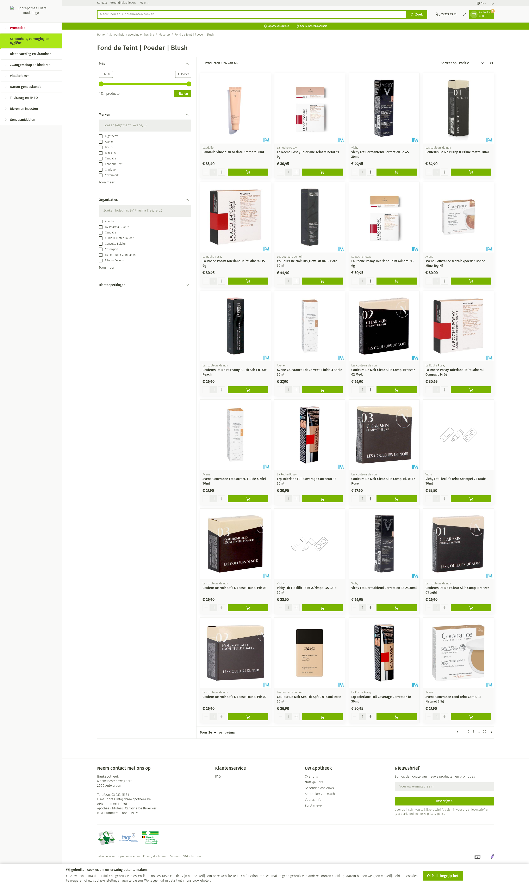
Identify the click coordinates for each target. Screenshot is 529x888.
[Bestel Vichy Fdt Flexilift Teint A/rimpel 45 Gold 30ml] (322, 607)
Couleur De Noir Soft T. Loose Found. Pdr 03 (234, 588)
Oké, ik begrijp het (443, 876)
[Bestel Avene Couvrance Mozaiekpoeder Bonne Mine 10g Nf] (471, 281)
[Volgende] (491, 732)
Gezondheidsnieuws (123, 3)
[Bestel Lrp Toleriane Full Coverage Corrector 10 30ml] (396, 716)
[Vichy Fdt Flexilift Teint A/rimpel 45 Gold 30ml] (309, 544)
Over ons (311, 776)
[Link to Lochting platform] (492, 856)
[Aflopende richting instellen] (491, 63)
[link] (458, 732)
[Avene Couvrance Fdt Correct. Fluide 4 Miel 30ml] (235, 435)
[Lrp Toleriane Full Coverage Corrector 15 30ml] (309, 435)
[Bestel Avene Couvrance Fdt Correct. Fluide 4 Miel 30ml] (248, 498)
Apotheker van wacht (320, 794)
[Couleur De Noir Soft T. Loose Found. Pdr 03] (235, 544)
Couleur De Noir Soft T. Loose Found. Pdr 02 (234, 697)
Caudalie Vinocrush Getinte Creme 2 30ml (233, 152)
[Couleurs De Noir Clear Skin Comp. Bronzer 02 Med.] (384, 326)
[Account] (465, 14)
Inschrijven (444, 801)
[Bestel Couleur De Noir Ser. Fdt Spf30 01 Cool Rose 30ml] (322, 716)
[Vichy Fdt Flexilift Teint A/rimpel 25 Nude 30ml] (458, 435)
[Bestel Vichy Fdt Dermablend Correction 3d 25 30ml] (396, 607)
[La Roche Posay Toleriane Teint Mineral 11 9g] (309, 108)
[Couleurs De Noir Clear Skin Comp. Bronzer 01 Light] (458, 544)
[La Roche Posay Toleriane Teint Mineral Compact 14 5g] (458, 326)
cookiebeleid (201, 880)
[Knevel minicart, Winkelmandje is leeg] (474, 14)
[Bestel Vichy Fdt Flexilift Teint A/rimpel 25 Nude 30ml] (471, 498)
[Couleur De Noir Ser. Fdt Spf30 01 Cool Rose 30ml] (309, 653)
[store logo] (30, 11)
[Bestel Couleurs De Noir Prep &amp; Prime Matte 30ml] (471, 172)
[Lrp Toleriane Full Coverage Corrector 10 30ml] (384, 653)
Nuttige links (314, 782)
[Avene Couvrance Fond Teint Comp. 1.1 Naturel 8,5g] (458, 653)
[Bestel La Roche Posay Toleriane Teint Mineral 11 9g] (322, 172)
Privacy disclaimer (154, 856)
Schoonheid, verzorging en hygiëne (131, 34)
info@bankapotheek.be (133, 799)
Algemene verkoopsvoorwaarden (119, 856)
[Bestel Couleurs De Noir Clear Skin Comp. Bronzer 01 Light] (471, 607)
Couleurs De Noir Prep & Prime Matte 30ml (457, 152)
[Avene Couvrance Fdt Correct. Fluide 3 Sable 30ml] (309, 326)
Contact (102, 3)
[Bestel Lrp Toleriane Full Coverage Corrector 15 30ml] (322, 498)
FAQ (218, 776)
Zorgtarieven (314, 805)
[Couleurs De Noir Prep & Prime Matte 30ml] (458, 108)
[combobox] (251, 14)
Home (101, 34)
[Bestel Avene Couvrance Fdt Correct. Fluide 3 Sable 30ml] (322, 389)
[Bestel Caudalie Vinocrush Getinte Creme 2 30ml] (248, 172)
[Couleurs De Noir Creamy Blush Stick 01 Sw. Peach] (235, 326)
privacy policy (436, 814)
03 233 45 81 (120, 795)
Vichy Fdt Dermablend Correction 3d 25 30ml (384, 588)
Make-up (164, 34)
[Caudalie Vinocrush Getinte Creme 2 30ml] (235, 108)
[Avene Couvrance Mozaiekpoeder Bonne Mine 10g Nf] (458, 217)
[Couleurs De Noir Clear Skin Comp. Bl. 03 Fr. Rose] (384, 435)
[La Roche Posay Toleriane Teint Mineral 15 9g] (235, 217)
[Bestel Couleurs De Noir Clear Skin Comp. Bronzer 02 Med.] (396, 389)
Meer (143, 3)
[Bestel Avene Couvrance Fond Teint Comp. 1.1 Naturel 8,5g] (471, 716)
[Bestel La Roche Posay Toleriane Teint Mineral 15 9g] (248, 281)
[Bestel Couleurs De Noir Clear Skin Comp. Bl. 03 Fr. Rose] (396, 498)
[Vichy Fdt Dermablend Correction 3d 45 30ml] (384, 108)
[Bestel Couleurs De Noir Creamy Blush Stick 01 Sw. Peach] (248, 389)
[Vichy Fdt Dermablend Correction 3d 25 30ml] (384, 544)
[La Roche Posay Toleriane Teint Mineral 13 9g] (384, 217)
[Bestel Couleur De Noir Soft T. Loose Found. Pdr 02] (248, 716)
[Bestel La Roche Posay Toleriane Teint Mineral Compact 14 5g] (471, 389)
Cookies (175, 856)
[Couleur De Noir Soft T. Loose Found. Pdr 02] (235, 653)
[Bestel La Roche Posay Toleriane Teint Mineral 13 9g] (396, 281)
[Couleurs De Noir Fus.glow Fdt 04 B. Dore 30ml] (309, 217)
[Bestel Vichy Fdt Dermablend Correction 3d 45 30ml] (396, 172)
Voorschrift (313, 800)
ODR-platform (192, 856)
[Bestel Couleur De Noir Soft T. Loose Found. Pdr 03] (248, 607)
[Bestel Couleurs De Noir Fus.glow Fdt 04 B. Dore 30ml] (322, 281)
